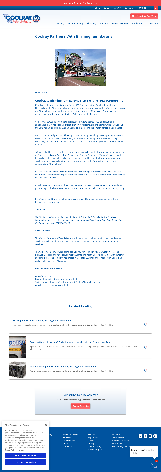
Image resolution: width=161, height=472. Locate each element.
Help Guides (92, 438)
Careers (107, 8)
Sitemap (90, 444)
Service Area (130, 8)
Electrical (104, 23)
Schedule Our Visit (146, 16)
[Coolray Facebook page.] (145, 436)
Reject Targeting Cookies (25, 462)
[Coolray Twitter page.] (140, 436)
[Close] (46, 425)
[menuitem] (97, 8)
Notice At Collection (120, 441)
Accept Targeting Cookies (25, 455)
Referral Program (94, 450)
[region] (25, 445)
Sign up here (79, 406)
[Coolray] (22, 19)
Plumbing (91, 23)
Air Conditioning (75, 23)
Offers (97, 8)
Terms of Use (118, 438)
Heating (60, 23)
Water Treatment (120, 23)
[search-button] (156, 8)
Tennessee (92, 3)
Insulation (137, 23)
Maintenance (152, 23)
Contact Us (117, 435)
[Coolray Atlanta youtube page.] (150, 436)
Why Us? (117, 8)
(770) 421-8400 (145, 8)
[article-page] (146, 324)
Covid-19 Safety (94, 447)
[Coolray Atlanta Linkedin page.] (155, 436)
